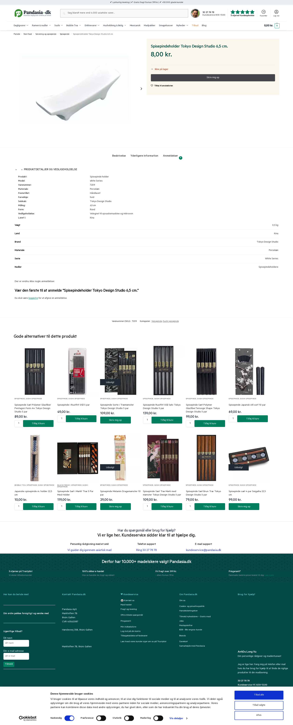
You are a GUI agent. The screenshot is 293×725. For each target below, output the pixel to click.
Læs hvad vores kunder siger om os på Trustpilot (143, 642)
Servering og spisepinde (45, 34)
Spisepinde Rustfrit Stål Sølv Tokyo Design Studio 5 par (162, 407)
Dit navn (7, 637)
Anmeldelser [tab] (172, 157)
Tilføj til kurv (38, 423)
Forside (17, 34)
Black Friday (63, 485)
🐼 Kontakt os (127, 601)
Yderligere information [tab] (144, 156)
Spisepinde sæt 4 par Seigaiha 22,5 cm (247, 493)
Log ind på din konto (130, 631)
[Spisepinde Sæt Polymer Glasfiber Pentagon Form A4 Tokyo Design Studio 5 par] (35, 370)
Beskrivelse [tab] (119, 156)
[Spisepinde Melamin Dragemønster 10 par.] (120, 457)
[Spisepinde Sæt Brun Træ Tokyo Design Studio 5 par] (206, 457)
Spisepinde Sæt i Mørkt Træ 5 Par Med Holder (75, 493)
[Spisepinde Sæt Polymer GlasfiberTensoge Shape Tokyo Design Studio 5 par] (206, 370)
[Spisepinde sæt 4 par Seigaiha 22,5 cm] (249, 457)
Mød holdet (126, 605)
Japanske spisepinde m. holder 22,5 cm (33, 493)
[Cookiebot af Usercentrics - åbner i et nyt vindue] (28, 718)
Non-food (28, 34)
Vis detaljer (176, 718)
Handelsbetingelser (188, 611)
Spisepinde (64, 34)
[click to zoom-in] (80, 88)
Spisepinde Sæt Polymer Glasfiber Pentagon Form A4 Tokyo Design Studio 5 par (33, 408)
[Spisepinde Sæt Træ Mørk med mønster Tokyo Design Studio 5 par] (163, 457)
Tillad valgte (258, 705)
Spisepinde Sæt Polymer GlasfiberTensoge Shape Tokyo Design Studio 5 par (203, 408)
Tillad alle (259, 695)
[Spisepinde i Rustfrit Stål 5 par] (77, 370)
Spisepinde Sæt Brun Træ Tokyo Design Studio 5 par (203, 493)
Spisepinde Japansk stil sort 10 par (247, 405)
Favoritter (263, 16)
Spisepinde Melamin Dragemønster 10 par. (120, 493)
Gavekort (183, 642)
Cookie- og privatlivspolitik (191, 606)
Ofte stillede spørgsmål (132, 615)
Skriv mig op (115, 420)
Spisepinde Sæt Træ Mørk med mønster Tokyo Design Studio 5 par (162, 493)
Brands (182, 636)
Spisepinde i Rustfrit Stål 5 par (73, 405)
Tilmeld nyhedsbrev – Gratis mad (195, 617)
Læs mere (269, 575)
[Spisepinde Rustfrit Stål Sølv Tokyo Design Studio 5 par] (163, 370)
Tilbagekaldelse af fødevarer (134, 636)
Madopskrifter (185, 626)
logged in (33, 298)
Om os (182, 601)
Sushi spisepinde (171, 321)
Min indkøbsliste (128, 627)
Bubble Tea (20, 485)
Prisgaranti (126, 621)
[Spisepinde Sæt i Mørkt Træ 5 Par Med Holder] (77, 457)
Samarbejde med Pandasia (192, 646)
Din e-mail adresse (13, 650)
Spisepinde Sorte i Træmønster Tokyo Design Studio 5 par (117, 407)
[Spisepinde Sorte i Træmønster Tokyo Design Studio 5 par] (120, 370)
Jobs (181, 621)
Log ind (276, 16)
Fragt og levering (129, 609)
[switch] (101, 718)
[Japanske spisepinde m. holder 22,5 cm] (35, 457)
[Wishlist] (48, 351)
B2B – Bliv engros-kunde (190, 630)
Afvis (259, 715)
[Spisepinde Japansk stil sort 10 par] (249, 370)
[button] (271, 26)
